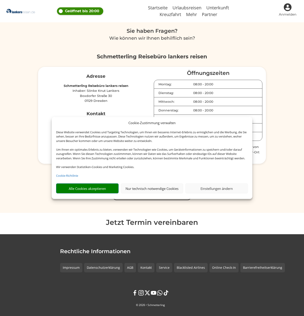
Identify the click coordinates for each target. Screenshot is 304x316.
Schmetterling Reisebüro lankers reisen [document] (152, 57)
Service (164, 267)
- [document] (203, 84)
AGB (130, 267)
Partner (209, 15)
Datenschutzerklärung (103, 267)
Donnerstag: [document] (168, 110)
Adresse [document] (95, 76)
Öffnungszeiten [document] (208, 73)
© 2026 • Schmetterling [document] (150, 305)
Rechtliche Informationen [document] (95, 251)
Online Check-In (224, 267)
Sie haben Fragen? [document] (152, 31)
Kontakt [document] (96, 113)
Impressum (71, 267)
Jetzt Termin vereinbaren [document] (152, 223)
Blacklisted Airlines (191, 267)
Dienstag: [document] (166, 93)
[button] (96, 11)
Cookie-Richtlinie (67, 176)
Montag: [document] (165, 84)
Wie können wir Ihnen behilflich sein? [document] (152, 38)
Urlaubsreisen (186, 8)
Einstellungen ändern (217, 188)
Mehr (191, 15)
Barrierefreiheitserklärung (262, 267)
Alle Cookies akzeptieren (87, 188)
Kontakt (146, 267)
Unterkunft (217, 8)
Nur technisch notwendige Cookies (152, 188)
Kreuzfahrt (170, 15)
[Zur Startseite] (20, 11)
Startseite (158, 8)
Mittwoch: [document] (166, 102)
